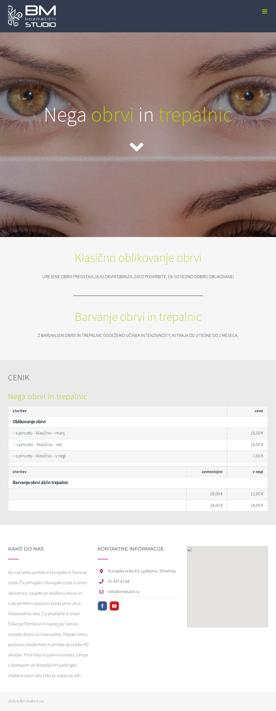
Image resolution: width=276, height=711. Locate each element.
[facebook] (102, 606)
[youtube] (114, 606)
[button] (227, 583)
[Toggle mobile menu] (265, 11)
